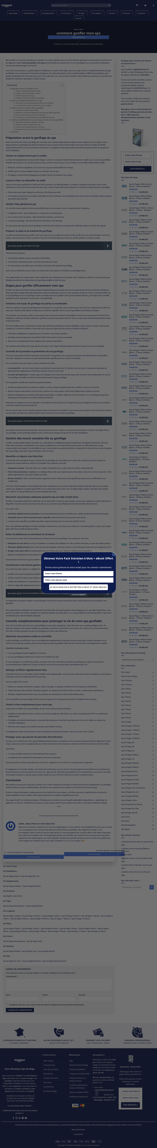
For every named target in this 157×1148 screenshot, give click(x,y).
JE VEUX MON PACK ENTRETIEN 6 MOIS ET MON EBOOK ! (78, 587)
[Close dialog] (113, 554)
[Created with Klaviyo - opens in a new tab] (78, 594)
